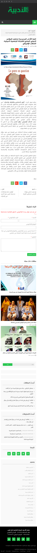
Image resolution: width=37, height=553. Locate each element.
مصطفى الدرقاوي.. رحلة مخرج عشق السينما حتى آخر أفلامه (19, 388)
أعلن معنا (31, 483)
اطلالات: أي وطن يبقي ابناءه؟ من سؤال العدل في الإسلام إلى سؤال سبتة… (18, 401)
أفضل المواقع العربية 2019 (27, 486)
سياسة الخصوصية (29, 508)
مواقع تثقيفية (30, 514)
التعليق (33, 237)
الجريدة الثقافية (30, 501)
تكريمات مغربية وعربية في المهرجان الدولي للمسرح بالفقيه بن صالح (19, 353)
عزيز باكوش (30, 425)
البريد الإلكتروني (13, 218)
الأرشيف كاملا (30, 498)
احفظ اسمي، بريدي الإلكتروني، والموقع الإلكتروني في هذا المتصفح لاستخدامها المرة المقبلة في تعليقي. (18, 232)
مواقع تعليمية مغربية (28, 517)
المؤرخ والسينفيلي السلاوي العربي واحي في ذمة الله (21, 397)
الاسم (34, 218)
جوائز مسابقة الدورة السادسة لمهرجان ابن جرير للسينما (22, 292)
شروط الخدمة (30, 511)
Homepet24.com (23, 549)
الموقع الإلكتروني (31, 224)
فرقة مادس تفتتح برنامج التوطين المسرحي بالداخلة (23, 322)
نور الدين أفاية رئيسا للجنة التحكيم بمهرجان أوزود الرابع (20, 406)
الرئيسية (33, 31)
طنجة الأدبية (32, 46)
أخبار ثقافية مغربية (29, 477)
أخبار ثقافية (30, 473)
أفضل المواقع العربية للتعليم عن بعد (25, 489)
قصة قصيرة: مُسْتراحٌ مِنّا (15, 434)
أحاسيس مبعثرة (29, 467)
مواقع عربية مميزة (29, 520)
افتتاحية (28, 551)
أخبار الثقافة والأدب (29, 470)
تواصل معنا (30, 504)
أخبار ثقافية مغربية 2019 (27, 480)
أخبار (29, 31)
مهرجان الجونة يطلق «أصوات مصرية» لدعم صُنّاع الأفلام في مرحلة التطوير (18, 393)
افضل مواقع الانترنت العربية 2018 (25, 495)
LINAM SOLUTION (15, 545)
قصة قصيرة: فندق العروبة (15, 430)
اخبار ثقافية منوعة (29, 492)
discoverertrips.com (31, 549)
